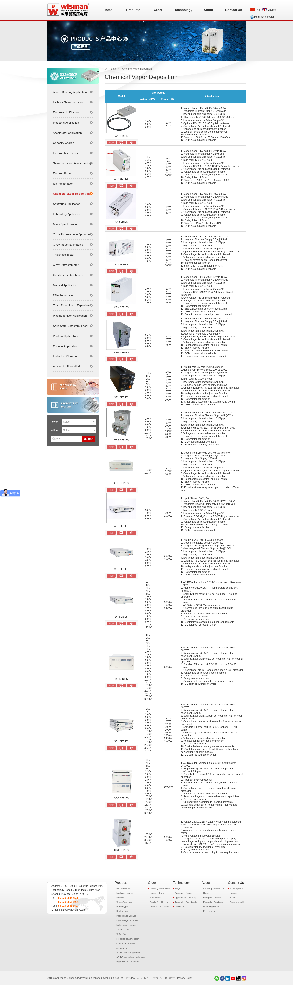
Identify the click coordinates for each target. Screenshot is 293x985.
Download (179, 906)
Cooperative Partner (159, 906)
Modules (120, 897)
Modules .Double (124, 893)
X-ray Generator (124, 902)
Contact (233, 893)
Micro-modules (123, 888)
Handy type (122, 906)
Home (112, 69)
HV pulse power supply (127, 939)
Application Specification (186, 902)
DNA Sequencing (63, 295)
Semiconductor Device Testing (72, 163)
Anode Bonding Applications (70, 92)
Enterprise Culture (212, 897)
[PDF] (111, 142)
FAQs (177, 888)
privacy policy (236, 888)
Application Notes (183, 893)
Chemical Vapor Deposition (71, 193)
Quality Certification (159, 902)
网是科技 (170, 978)
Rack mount (122, 911)
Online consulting (238, 902)
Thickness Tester (63, 254)
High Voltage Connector (127, 961)
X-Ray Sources (123, 934)
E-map (233, 897)
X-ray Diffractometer (66, 264)
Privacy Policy (184, 978)
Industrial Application (66, 122)
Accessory (121, 948)
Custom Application (125, 943)
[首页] (106, 69)
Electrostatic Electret (66, 112)
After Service (156, 897)
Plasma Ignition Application (70, 315)
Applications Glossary (185, 897)
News (206, 893)
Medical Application (65, 285)
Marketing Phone (211, 906)
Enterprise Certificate (213, 902)
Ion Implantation (63, 183)
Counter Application (65, 346)
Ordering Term (157, 893)
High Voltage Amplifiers (127, 920)
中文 (258, 9)
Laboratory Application (67, 214)
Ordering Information (160, 888)
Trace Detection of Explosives (71, 305)
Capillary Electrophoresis (68, 275)
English (272, 9)
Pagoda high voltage (126, 916)
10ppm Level (122, 929)
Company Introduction (213, 888)
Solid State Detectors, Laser (70, 325)
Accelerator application (67, 132)
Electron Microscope (66, 153)
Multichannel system (126, 925)
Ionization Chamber (65, 356)
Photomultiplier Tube (66, 336)
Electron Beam (62, 173)
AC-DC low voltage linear (128, 952)
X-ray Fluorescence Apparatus (72, 234)
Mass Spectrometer (65, 224)
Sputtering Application (66, 203)
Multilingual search (264, 16)
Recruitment (209, 911)
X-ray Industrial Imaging (68, 244)
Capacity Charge (63, 142)
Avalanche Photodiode (67, 366)
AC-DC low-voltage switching (130, 957)
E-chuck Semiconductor (68, 102)
